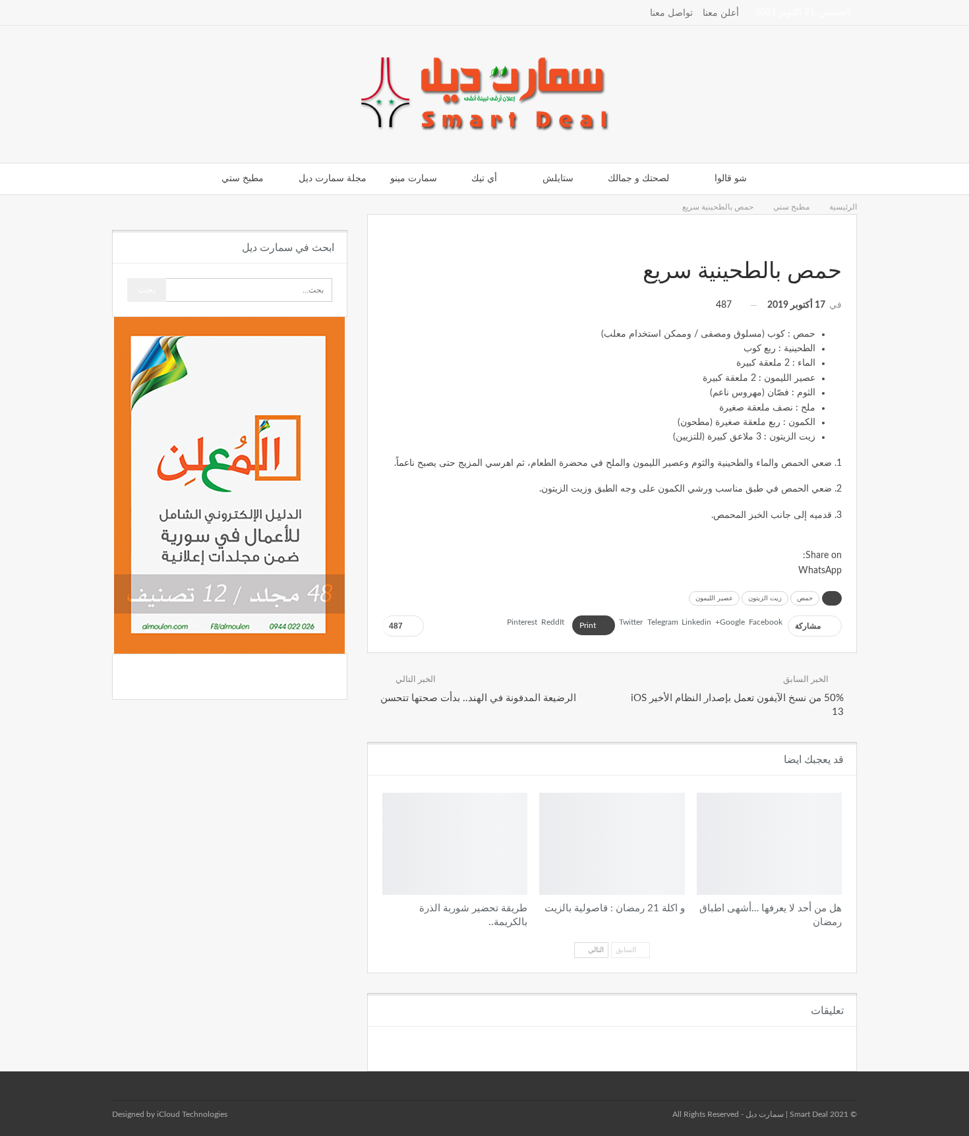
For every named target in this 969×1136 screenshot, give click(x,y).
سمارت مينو (413, 178)
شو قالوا (731, 178)
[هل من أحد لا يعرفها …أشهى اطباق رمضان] (769, 843)
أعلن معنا (721, 13)
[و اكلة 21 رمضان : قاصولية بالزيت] (611, 843)
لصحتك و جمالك (638, 178)
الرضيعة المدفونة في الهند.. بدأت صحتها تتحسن (478, 698)
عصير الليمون (714, 598)
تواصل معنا (671, 13)
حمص (805, 598)
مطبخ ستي (242, 178)
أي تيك (484, 178)
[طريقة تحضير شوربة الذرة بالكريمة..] (454, 843)
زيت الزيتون (765, 598)
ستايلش (558, 178)
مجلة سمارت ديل (333, 178)
